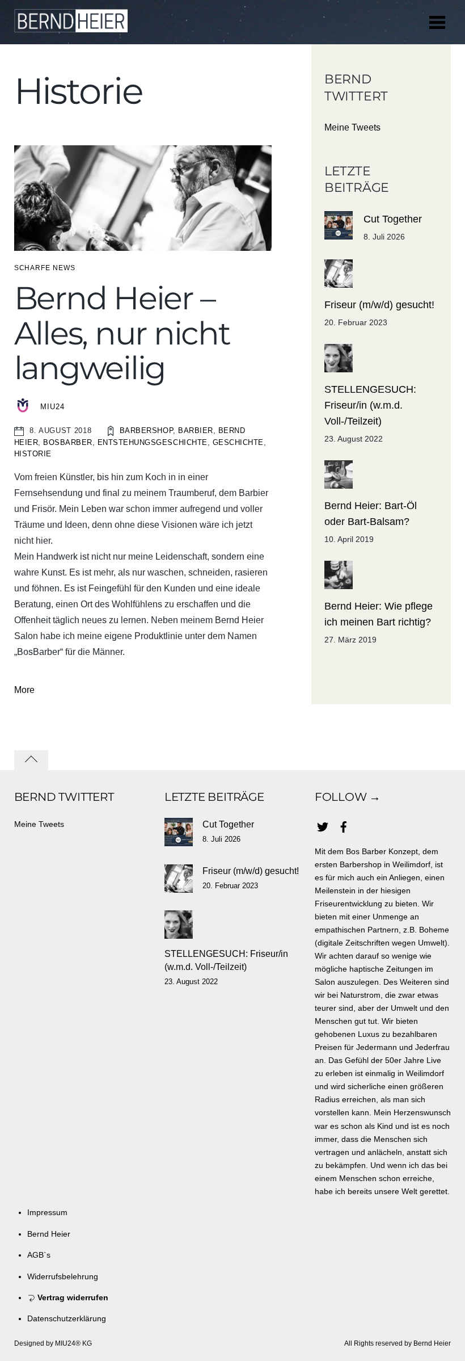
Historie (33, 454)
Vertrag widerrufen (71, 1297)
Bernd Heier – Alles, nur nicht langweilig (122, 333)
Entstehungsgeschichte (153, 442)
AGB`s (38, 1254)
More (24, 690)
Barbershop (146, 430)
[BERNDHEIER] (71, 26)
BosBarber (67, 442)
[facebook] (344, 825)
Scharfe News (44, 267)
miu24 (52, 406)
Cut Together (392, 219)
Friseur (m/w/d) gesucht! (379, 304)
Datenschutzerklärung (66, 1318)
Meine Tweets (352, 127)
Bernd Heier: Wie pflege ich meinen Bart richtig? (378, 614)
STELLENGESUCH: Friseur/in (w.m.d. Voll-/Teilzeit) (370, 405)
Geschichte (238, 442)
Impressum (47, 1212)
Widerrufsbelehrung (62, 1276)
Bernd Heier (48, 1233)
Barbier (195, 430)
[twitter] (323, 825)
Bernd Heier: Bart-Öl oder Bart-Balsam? (370, 513)
